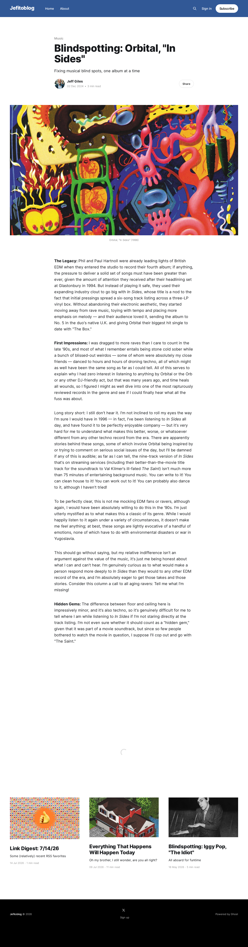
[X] (123, 910)
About (64, 8)
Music (58, 38)
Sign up (124, 917)
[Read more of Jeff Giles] (59, 83)
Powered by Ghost (226, 914)
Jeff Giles (75, 81)
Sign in (207, 8)
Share (186, 83)
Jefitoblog (22, 8)
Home (49, 8)
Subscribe (227, 8)
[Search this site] (195, 8)
